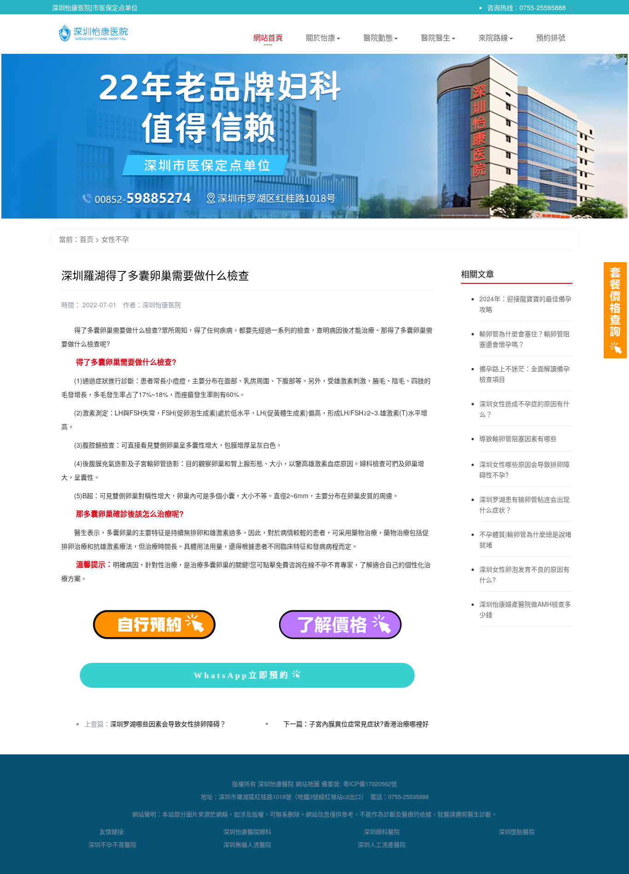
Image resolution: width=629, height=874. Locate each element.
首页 (86, 239)
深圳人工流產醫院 (382, 844)
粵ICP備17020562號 (370, 783)
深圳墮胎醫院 (517, 831)
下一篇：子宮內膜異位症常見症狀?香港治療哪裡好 (356, 723)
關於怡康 (320, 37)
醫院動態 (378, 37)
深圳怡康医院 (161, 304)
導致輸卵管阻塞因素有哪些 (518, 438)
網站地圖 (308, 783)
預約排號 (550, 37)
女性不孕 (115, 239)
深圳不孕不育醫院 (112, 844)
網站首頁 (268, 37)
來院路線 (493, 37)
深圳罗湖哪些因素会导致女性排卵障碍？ (168, 723)
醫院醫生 (435, 37)
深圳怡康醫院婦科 (247, 831)
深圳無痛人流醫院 (247, 844)
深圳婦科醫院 (382, 831)
